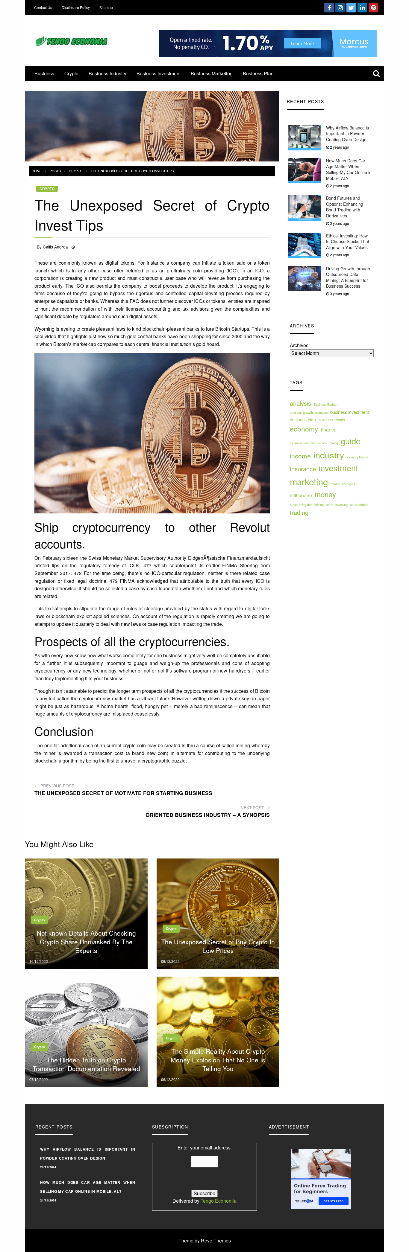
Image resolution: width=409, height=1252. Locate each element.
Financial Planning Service (308, 443)
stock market (359, 504)
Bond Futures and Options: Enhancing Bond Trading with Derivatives (344, 207)
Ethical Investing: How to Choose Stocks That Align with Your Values (347, 241)
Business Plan (258, 73)
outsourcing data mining (307, 504)
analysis (300, 403)
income (300, 455)
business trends (332, 420)
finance (329, 429)
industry (328, 454)
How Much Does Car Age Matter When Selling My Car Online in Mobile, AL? (349, 169)
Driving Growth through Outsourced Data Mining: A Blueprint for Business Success (348, 277)
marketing (309, 481)
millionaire (301, 495)
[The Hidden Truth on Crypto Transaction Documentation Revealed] (86, 1031)
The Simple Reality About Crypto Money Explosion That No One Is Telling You (218, 1060)
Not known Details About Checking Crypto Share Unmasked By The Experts (86, 941)
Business (44, 73)
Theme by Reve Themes (204, 1240)
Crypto (71, 73)
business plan (303, 420)
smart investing (337, 504)
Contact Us (43, 7)
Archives (299, 345)
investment (338, 468)
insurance (303, 469)
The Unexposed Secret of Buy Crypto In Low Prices (218, 946)
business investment (349, 412)
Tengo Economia (219, 1200)
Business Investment (159, 73)
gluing (334, 443)
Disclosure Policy (76, 7)
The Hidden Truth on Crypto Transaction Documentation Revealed (86, 1064)
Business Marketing (212, 73)
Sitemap (106, 7)
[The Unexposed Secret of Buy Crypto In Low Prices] (218, 913)
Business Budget (325, 404)
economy (304, 429)
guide (350, 441)
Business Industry (107, 73)
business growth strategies (309, 412)
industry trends (357, 457)
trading (299, 512)
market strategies (343, 484)
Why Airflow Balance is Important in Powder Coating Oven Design (347, 133)
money (325, 494)
